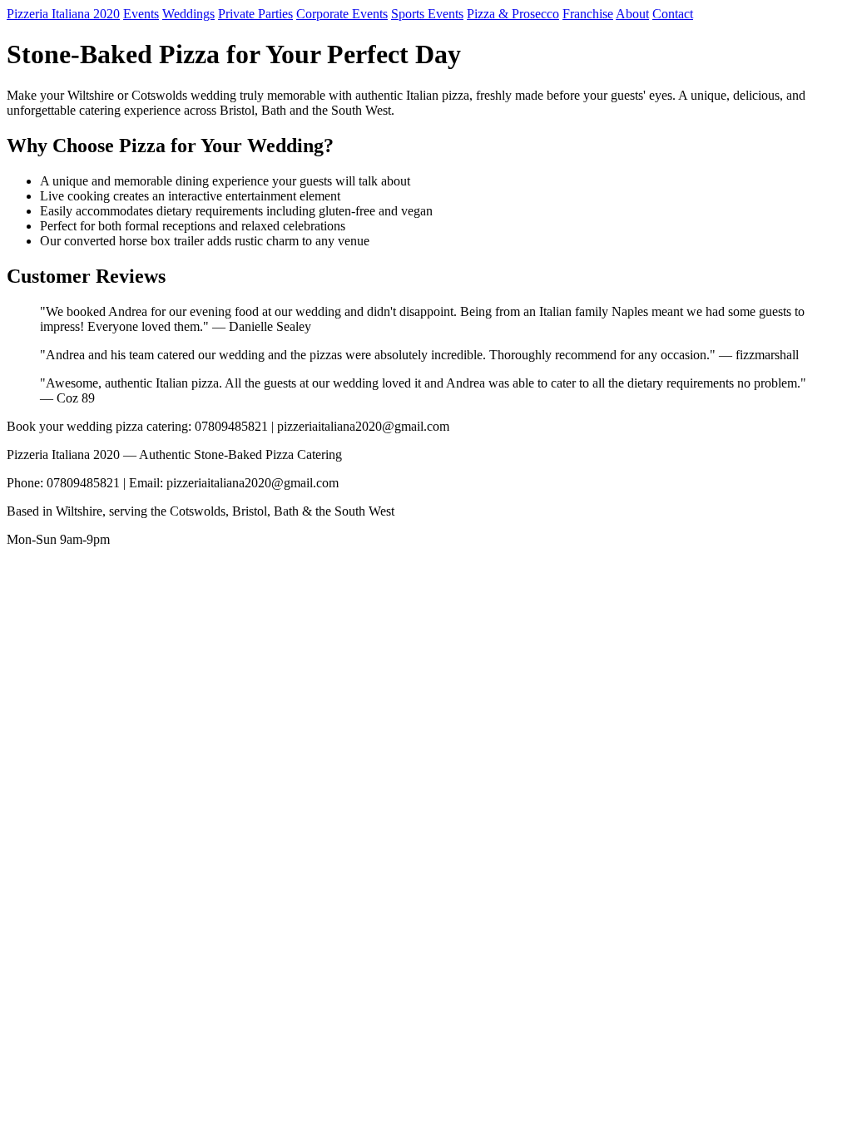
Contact (672, 14)
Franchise (587, 14)
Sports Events (427, 14)
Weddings (188, 14)
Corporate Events (342, 14)
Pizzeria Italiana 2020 (63, 14)
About (632, 14)
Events (141, 14)
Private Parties (255, 14)
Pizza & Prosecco (513, 14)
